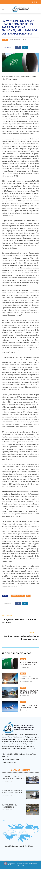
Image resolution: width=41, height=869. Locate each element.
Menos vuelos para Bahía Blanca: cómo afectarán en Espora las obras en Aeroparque (12, 794)
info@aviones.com (9, 762)
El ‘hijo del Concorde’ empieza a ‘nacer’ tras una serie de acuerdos (29, 707)
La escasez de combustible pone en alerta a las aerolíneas (29, 680)
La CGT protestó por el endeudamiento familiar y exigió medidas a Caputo (13, 778)
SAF (28, 596)
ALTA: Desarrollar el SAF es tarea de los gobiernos (28, 664)
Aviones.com (20, 864)
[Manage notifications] (5, 863)
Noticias (5, 39)
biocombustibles (17, 596)
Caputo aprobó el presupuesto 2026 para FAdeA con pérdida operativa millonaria (11, 808)
